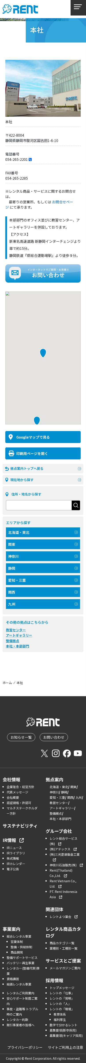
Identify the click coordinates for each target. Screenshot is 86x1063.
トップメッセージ (62, 987)
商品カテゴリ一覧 (62, 943)
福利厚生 (60, 1019)
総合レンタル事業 (19, 936)
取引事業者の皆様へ (20, 1025)
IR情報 (9, 840)
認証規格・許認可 (19, 803)
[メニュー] (78, 8)
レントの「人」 (60, 1003)
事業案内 (11, 929)
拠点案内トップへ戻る (26, 468)
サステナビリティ (20, 825)
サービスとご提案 (63, 960)
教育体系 (60, 1014)
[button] (37, 421)
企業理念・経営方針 (20, 787)
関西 (11, 592)
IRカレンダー (16, 863)
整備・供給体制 (21, 947)
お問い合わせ (53, 737)
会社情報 (11, 779)
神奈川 (13, 556)
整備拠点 (12, 640)
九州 (11, 604)
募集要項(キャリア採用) (66, 1035)
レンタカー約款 (17, 1019)
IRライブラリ (16, 853)
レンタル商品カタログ (63, 932)
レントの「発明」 (62, 998)
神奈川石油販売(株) (63, 865)
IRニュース (14, 847)
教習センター (16, 630)
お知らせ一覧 (21, 737)
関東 (11, 544)
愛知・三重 (17, 580)
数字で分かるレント (63, 1025)
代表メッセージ (17, 792)
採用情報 (54, 980)
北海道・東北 (18, 532)
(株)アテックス (60, 849)
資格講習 (13, 979)
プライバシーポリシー (25, 1047)
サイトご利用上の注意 (65, 1047)
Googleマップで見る (33, 437)
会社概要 (13, 797)
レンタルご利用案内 (20, 993)
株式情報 (13, 858)
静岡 (11, 568)
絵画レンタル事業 (19, 984)
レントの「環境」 (62, 1009)
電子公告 (13, 869)
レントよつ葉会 (60, 916)
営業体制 (17, 941)
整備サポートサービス (22, 957)
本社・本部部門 (17, 646)
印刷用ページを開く (32, 453)
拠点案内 (54, 779)
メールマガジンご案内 (65, 968)
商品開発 (17, 952)
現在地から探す (22, 479)
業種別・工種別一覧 (63, 948)
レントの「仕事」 (62, 993)
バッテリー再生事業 (20, 963)
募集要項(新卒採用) (63, 1030)
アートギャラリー (19, 635)
